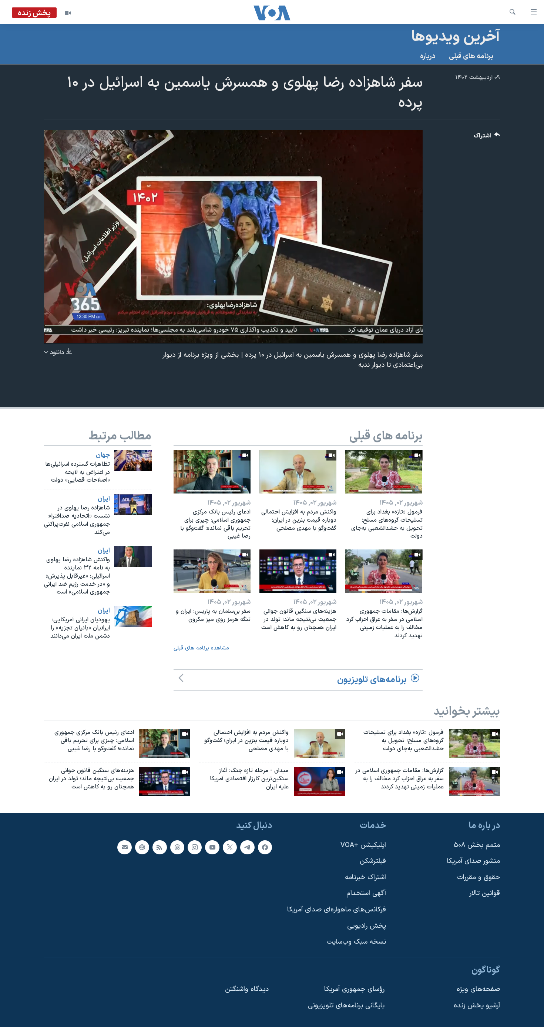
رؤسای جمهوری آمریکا (354, 989)
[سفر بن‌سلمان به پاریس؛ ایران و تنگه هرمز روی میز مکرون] (212, 571)
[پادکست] (142, 847)
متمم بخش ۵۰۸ (477, 845)
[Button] (487, 137)
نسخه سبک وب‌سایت (356, 942)
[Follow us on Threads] (177, 847)
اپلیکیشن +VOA (363, 845)
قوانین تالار (484, 893)
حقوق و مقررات (478, 877)
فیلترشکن (373, 861)
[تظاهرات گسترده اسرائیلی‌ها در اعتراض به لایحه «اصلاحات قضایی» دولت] (133, 460)
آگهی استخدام (366, 893)
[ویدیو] (68, 13)
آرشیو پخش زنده (477, 1006)
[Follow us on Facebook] (265, 847)
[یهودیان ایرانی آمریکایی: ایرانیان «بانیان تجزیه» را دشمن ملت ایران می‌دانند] (133, 616)
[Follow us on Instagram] (195, 847)
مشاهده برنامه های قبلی (201, 648)
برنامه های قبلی (471, 56)
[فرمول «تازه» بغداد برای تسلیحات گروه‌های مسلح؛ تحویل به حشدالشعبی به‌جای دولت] (383, 471)
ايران (104, 499)
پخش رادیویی (366, 926)
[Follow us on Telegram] (247, 847)
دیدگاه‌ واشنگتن (247, 989)
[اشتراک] (124, 847)
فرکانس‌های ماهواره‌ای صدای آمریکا (336, 910)
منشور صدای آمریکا (473, 861)
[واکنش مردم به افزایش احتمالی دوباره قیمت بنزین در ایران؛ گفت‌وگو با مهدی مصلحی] (297, 471)
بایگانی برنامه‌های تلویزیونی (346, 1006)
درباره (428, 56)
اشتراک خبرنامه (365, 877)
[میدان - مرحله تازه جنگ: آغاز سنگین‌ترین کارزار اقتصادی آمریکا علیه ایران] (319, 781)
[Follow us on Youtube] (212, 847)
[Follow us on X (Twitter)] (230, 847)
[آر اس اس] (159, 847)
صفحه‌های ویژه (478, 989)
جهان (103, 455)
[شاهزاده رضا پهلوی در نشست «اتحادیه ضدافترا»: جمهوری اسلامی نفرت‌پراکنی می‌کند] (133, 504)
